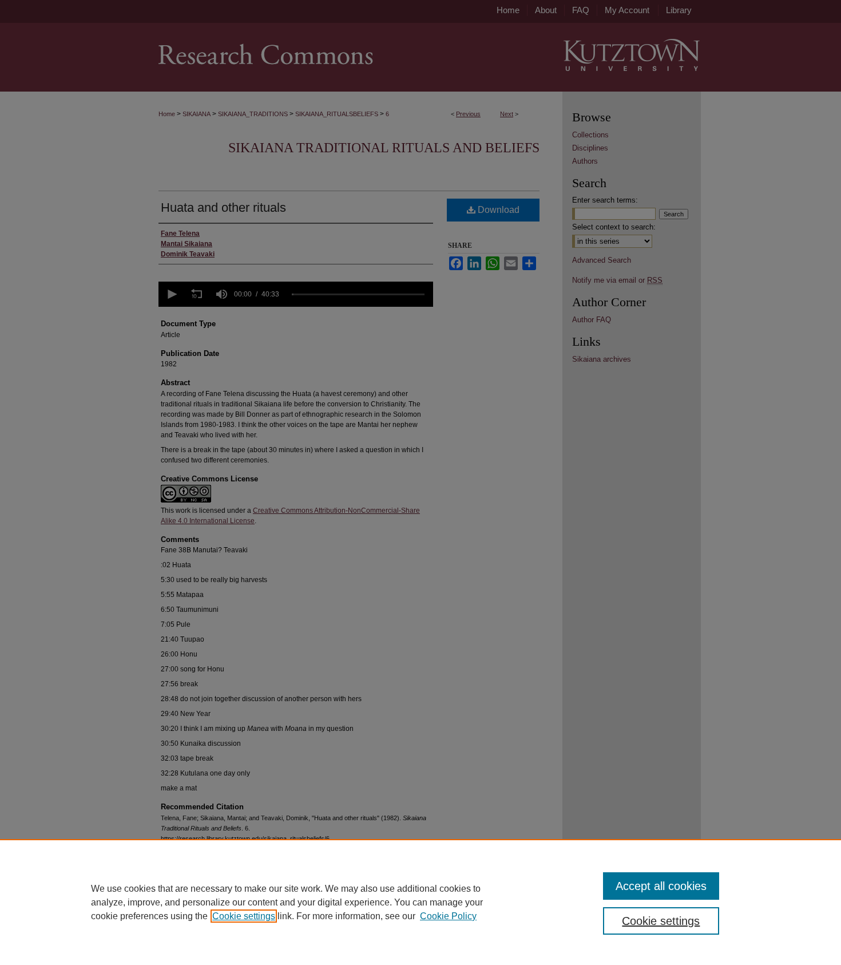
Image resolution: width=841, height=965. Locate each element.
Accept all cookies (661, 886)
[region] (420, 902)
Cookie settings (243, 916)
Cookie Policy (448, 916)
